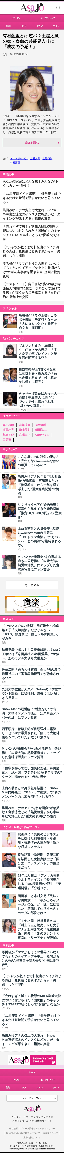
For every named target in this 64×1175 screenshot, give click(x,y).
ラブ (24, 1087)
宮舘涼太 (24, 424)
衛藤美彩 (24, 429)
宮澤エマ (24, 434)
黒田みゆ (8, 424)
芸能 (21, 332)
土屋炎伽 (47, 158)
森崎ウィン (42, 434)
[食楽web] (32, 611)
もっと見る (32, 585)
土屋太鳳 (35, 158)
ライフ (56, 1087)
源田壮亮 (8, 429)
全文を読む (32, 142)
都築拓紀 (8, 434)
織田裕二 (41, 429)
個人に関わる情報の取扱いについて (23, 1133)
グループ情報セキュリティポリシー (38, 1128)
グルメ (40, 1087)
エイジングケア (48, 1080)
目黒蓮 (7, 439)
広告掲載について (32, 1137)
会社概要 (13, 1128)
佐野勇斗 (41, 424)
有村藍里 (15, 162)
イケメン (23, 410)
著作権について (50, 1133)
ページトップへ (32, 1098)
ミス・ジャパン (19, 158)
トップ (32, 1072)
